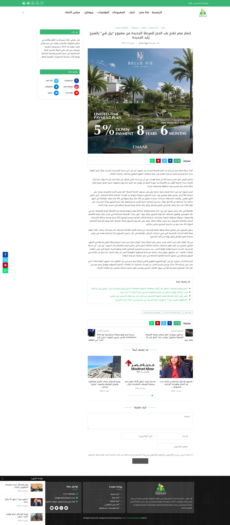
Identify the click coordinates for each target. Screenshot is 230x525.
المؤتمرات (103, 12)
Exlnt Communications (131, 518)
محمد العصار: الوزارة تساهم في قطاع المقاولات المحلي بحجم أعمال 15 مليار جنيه (154, 292)
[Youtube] (28, 3)
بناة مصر (144, 12)
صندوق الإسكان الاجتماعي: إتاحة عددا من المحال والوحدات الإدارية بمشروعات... (176, 384)
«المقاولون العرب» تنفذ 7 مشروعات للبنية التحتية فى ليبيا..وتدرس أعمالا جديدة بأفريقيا (151, 300)
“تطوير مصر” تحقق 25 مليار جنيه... (16, 500)
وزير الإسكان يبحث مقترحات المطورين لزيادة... (16, 486)
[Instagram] (33, 3)
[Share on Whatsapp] (152, 161)
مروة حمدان (143, 43)
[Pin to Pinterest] (158, 161)
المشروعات (118, 12)
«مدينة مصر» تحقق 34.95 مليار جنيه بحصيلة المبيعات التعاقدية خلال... (140, 383)
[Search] (23, 13)
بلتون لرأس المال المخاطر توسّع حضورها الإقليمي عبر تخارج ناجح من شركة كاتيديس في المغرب (149, 296)
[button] (91, 376)
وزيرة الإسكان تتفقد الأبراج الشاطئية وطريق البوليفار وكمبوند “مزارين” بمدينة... (104, 384)
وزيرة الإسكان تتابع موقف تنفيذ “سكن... (17, 515)
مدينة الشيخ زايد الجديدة (172, 312)
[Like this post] (176, 161)
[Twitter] (37, 3)
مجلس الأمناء (72, 12)
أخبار (132, 12)
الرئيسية (157, 12)
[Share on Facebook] (170, 161)
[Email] (24, 3)
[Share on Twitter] (164, 161)
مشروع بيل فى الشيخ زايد (151, 312)
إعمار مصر (188, 312)
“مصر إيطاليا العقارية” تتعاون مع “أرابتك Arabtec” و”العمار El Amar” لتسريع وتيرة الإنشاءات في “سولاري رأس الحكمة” (139, 288)
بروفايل (89, 12)
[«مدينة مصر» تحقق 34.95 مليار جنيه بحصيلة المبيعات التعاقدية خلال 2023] (140, 367)
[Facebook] (42, 3)
